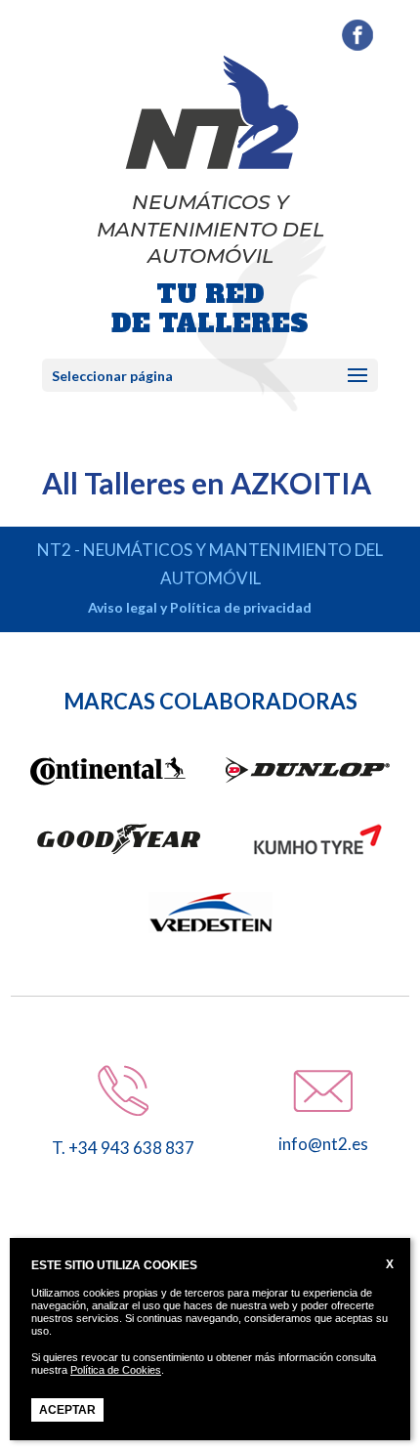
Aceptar (67, 1410)
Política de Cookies (115, 1370)
